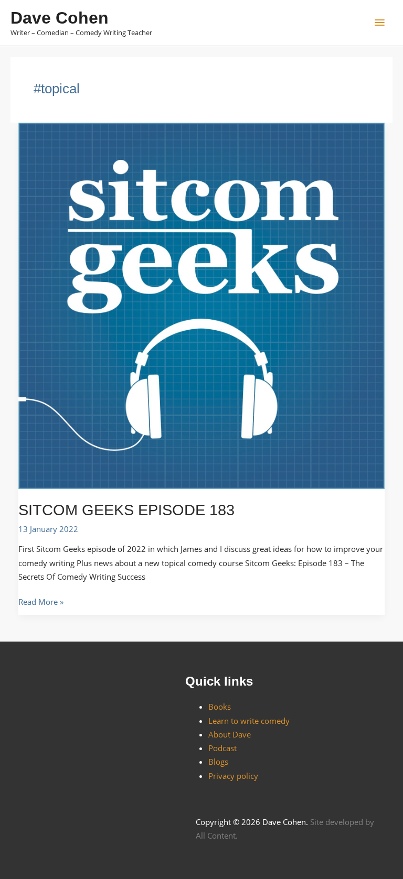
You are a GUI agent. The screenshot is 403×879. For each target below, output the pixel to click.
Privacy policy (233, 776)
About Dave (229, 734)
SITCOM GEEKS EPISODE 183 (126, 510)
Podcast (222, 748)
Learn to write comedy (249, 720)
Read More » (40, 601)
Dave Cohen (59, 17)
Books (219, 706)
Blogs (218, 761)
